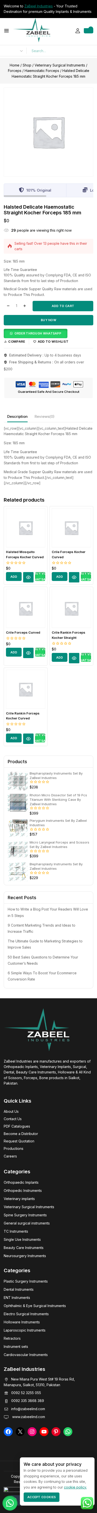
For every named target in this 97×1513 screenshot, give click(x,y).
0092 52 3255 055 (26, 1393)
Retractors (12, 1338)
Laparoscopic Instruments (25, 1330)
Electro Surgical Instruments (26, 1314)
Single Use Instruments (22, 1239)
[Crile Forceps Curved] (25, 608)
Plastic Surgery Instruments (26, 1281)
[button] (35, 333)
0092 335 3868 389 (27, 1401)
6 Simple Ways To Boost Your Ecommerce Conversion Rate (42, 976)
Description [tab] (17, 416)
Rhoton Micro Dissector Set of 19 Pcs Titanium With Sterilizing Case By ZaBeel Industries (58, 799)
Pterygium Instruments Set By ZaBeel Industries (58, 823)
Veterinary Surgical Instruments (29, 1207)
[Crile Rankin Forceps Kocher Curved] (25, 689)
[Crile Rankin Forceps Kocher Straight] (71, 608)
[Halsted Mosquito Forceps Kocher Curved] (25, 527)
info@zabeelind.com (28, 1409)
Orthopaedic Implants (21, 1182)
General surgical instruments (27, 1223)
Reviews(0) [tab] (44, 416)
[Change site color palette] (17, 1500)
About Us (11, 1111)
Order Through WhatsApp (37, 333)
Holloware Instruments (22, 1322)
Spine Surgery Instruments (25, 1215)
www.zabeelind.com (28, 1417)
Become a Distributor (21, 1134)
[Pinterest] (55, 1431)
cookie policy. (75, 1487)
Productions (13, 1148)
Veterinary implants (19, 1199)
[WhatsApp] (67, 1431)
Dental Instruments (19, 1289)
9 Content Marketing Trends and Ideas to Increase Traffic (41, 928)
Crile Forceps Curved (23, 632)
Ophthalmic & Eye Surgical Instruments (35, 1306)
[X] (20, 1431)
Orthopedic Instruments (23, 1190)
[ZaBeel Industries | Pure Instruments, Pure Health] (31, 30)
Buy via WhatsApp (40, 576)
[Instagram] (32, 1431)
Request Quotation (19, 1141)
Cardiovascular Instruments (26, 1355)
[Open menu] (6, 30)
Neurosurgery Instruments (25, 1256)
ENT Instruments (17, 1297)
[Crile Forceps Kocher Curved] (71, 527)
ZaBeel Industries (38, 6)
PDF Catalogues (17, 1126)
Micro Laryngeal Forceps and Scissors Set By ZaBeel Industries (59, 844)
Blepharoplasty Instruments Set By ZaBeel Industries (56, 775)
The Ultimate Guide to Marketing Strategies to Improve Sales (45, 944)
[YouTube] (44, 1431)
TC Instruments (16, 1231)
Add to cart (63, 306)
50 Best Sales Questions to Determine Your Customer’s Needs (43, 960)
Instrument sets (16, 1346)
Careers (10, 1156)
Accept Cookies (41, 1497)
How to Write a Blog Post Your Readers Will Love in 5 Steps (48, 912)
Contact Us (13, 1119)
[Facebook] (8, 1431)
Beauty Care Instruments (24, 1248)
